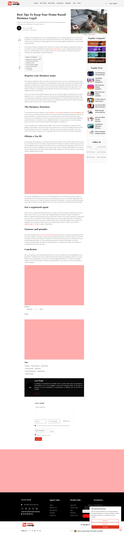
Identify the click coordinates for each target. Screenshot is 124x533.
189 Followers (91, 157)
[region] (105, 518)
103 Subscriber (102, 157)
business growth (35, 366)
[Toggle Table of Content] (39, 57)
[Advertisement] (54, 164)
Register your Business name (33, 59)
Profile (37, 393)
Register (115, 3)
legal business (41, 371)
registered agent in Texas (31, 224)
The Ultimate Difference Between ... (99, 126)
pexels (93, 34)
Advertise (52, 513)
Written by (27, 28)
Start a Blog (43, 3)
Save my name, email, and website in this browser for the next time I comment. (53, 425)
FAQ (71, 510)
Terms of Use (74, 515)
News (79, 3)
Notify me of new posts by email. (44, 435)
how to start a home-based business (47, 235)
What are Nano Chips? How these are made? (90, 531)
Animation (96, 49)
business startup (29, 368)
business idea (44, 366)
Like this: (30, 69)
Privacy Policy (74, 507)
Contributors (60, 3)
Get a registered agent (32, 64)
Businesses (38, 368)
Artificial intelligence (96, 61)
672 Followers (102, 152)
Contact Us (53, 515)
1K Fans (90, 146)
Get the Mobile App (28, 514)
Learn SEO (73, 505)
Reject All (105, 523)
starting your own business (56, 112)
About (51, 505)
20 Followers (102, 146)
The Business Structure (32, 61)
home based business (30, 371)
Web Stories (51, 3)
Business (27, 366)
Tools (74, 3)
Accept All (105, 527)
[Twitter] (32, 531)
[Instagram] (37, 531)
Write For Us (53, 507)
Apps (96, 55)
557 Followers (91, 152)
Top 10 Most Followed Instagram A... (99, 80)
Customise (105, 520)
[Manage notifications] (120, 530)
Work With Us (53, 510)
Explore (36, 3)
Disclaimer (73, 513)
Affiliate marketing (96, 44)
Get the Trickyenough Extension (31, 511)
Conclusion (29, 68)
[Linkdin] (40, 531)
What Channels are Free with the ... (100, 112)
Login (110, 3)
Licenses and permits (31, 66)
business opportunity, (55, 49)
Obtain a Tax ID (30, 62)
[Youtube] (35, 531)
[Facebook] (30, 531)
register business (29, 373)
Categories (68, 3)
